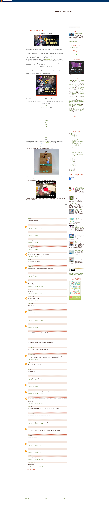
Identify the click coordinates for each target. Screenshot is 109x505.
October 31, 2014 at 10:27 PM (35, 459)
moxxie (78, 99)
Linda (46, 126)
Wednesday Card (77, 257)
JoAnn (46, 124)
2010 (72, 170)
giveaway (79, 91)
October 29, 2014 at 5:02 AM (35, 327)
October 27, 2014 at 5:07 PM (35, 235)
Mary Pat (42, 107)
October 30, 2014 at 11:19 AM (35, 393)
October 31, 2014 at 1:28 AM (35, 432)
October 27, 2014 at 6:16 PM (35, 242)
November (74, 136)
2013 (72, 166)
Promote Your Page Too (73, 181)
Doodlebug (76, 80)
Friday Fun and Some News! (78, 242)
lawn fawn (82, 94)
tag (75, 110)
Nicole (46, 137)
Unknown (29, 266)
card (74, 85)
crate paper (74, 88)
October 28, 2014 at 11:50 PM (35, 320)
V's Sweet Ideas (30, 339)
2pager (70, 80)
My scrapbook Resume (74, 47)
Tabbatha (46, 135)
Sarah (29, 252)
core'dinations (81, 87)
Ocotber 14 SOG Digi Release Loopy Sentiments (77, 145)
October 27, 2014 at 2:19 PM (35, 228)
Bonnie (29, 442)
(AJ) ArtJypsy (30, 413)
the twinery (80, 110)
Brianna (46, 118)
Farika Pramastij (31, 455)
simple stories (79, 105)
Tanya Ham (30, 296)
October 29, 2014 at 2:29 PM (35, 350)
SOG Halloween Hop (36, 30)
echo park (79, 88)
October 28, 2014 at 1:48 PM (35, 300)
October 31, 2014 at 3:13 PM (35, 438)
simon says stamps (72, 105)
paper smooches (73, 101)
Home (46, 498)
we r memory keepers (79, 111)
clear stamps (31, 71)
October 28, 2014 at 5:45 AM (35, 276)
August (73, 156)
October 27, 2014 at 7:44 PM (35, 256)
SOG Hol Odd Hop (73, 203)
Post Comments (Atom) (34, 500)
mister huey (72, 99)
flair (83, 89)
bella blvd (71, 84)
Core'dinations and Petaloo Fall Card (77, 142)
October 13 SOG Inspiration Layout (77, 147)
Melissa (46, 120)
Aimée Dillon (30, 354)
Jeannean (29, 317)
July (72, 158)
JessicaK (29, 426)
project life (75, 102)
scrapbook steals (72, 104)
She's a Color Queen (31, 238)
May (73, 160)
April (73, 161)
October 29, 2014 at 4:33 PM (35, 359)
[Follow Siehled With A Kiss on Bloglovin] (74, 27)
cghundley (30, 279)
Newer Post (27, 498)
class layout (82, 85)
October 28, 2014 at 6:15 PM (35, 307)
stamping (70, 109)
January (73, 165)
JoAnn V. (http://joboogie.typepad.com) (35, 245)
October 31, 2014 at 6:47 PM (35, 445)
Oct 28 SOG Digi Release (76, 139)
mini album (80, 97)
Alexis (46, 132)
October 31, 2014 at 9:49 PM (35, 452)
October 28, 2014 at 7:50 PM (35, 313)
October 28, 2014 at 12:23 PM (35, 286)
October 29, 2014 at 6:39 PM (35, 372)
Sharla (29, 376)
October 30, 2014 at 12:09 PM (35, 403)
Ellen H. (29, 323)
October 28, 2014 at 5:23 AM (35, 269)
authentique (75, 83)
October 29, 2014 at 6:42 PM (35, 386)
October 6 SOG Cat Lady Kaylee (77, 154)
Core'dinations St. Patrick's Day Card (78, 196)
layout (73, 96)
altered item (76, 81)
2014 (72, 134)
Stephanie (46, 109)
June (73, 159)
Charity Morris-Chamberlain (33, 289)
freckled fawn (73, 91)
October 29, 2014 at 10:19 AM (35, 335)
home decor (82, 92)
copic (73, 87)
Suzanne (46, 130)
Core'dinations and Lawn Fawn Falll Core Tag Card (77, 149)
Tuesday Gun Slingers (78, 234)
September (74, 155)
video (70, 111)
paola (29, 310)
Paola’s (32, 56)
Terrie (29, 218)
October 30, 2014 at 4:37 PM (35, 416)
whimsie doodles (72, 113)
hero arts (75, 92)
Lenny (46, 111)
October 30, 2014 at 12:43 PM (35, 410)
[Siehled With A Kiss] (70, 179)
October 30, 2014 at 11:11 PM (35, 423)
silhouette (79, 104)
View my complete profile (73, 41)
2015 (72, 133)
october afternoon (78, 100)
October (73, 138)
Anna (46, 113)
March (73, 162)
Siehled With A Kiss (63, 11)
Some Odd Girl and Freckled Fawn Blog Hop (79, 188)
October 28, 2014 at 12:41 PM (35, 293)
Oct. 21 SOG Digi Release (76, 143)
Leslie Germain (30, 462)
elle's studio (71, 89)
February (73, 164)
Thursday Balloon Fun (79, 250)
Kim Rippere (30, 347)
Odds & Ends (39, 71)
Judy (46, 116)
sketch (70, 106)
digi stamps (47, 71)
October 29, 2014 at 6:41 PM (35, 379)
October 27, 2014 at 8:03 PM (35, 263)
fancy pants (78, 89)
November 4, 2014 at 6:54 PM (35, 466)
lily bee (79, 96)
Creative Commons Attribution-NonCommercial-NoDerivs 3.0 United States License (76, 273)
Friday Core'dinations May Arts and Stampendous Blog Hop (79, 226)
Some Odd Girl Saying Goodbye (79, 210)
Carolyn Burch (30, 389)
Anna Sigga (30, 303)
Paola (46, 105)
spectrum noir (76, 108)
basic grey (80, 83)
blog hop (78, 84)
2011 (72, 169)
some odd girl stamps (79, 106)
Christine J (30, 448)
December (74, 135)
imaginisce (74, 93)
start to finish (76, 109)
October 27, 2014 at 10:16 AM (35, 221)
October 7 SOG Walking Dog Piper (77, 153)
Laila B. (29, 273)
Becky (29, 259)
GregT (29, 406)
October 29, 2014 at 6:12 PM (35, 366)
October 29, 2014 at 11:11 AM (35, 344)
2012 (72, 168)
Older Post (65, 498)
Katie (46, 122)
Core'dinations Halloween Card (77, 151)
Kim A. (29, 420)
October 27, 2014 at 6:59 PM (35, 249)
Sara (28, 369)
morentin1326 (30, 225)
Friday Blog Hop (78, 218)
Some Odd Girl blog (49, 59)
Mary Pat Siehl (79, 33)
